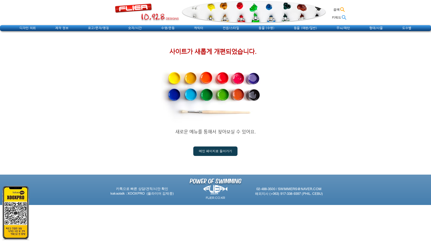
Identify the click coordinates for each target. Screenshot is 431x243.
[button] (27, 28)
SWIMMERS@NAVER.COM (299, 189)
